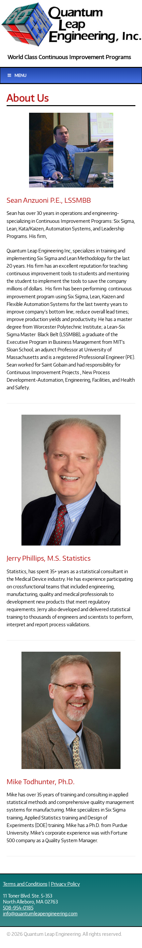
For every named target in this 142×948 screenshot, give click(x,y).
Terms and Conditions (25, 884)
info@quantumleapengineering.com (40, 913)
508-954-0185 (18, 907)
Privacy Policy (65, 884)
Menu (20, 75)
